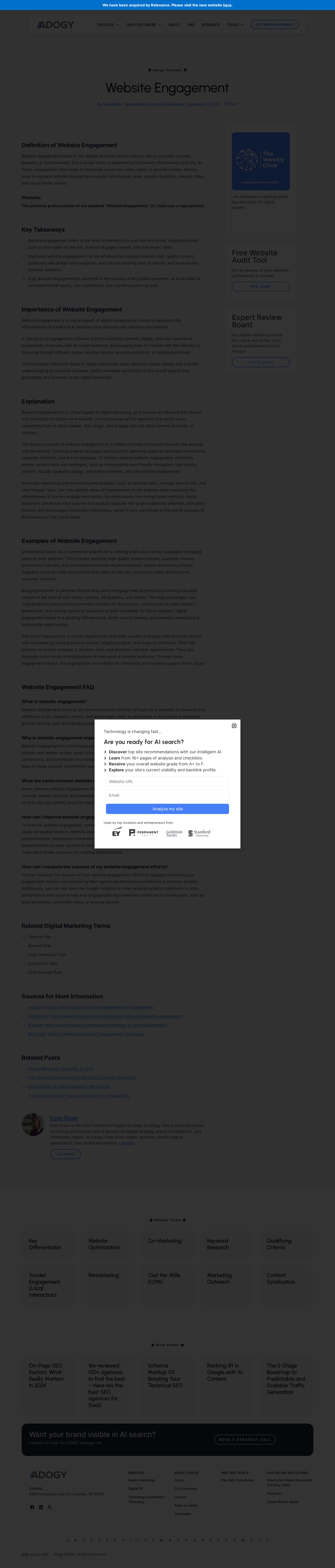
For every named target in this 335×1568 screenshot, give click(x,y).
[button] (234, 726)
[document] (167, 784)
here (227, 5)
